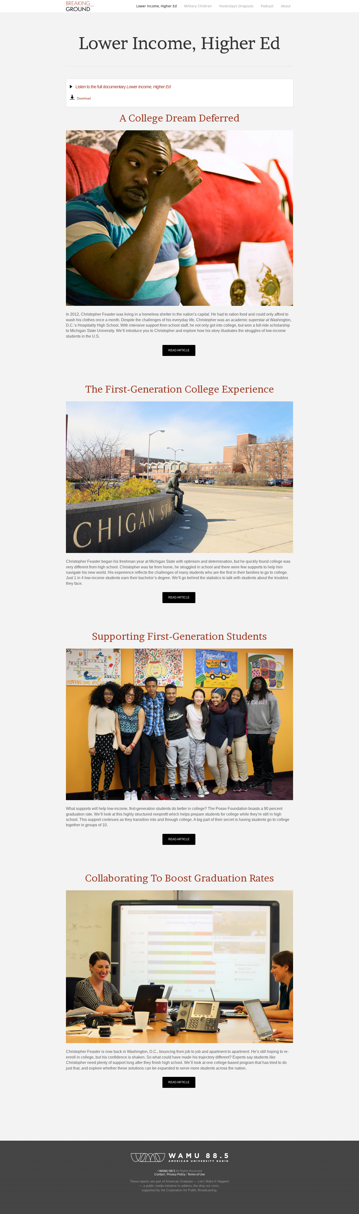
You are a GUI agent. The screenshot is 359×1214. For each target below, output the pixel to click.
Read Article (179, 350)
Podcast (267, 6)
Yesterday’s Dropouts (236, 6)
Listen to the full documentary (122, 86)
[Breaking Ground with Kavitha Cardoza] (80, 11)
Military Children (198, 6)
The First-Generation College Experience (179, 389)
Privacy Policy (176, 1174)
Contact (159, 1174)
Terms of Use (196, 1174)
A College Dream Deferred (179, 118)
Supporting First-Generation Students (179, 636)
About (286, 6)
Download (84, 98)
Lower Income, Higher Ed (156, 6)
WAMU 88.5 (167, 1171)
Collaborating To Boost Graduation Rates (179, 878)
